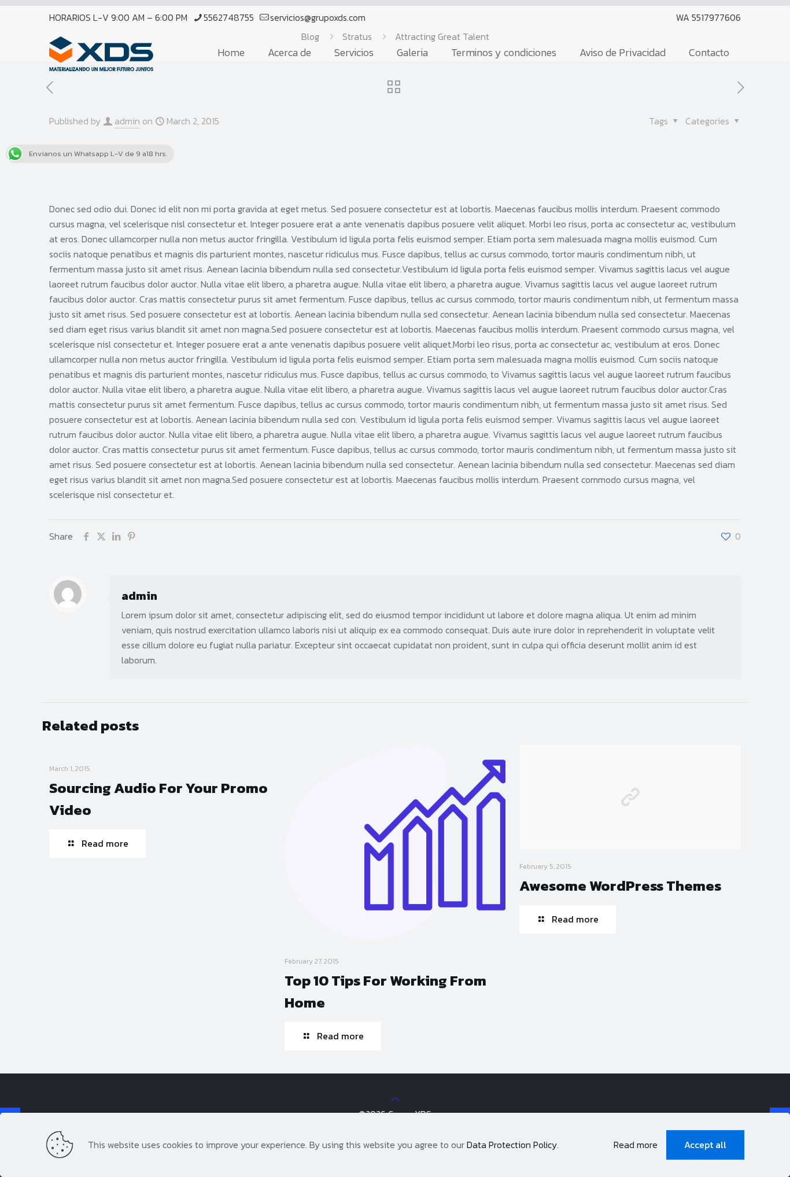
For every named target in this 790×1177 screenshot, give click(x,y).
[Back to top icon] (395, 1099)
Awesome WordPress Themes (620, 885)
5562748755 (229, 17)
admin (127, 121)
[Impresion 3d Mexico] (101, 52)
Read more (636, 1145)
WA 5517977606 (708, 17)
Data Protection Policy (512, 1145)
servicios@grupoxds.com (318, 17)
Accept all (705, 1145)
